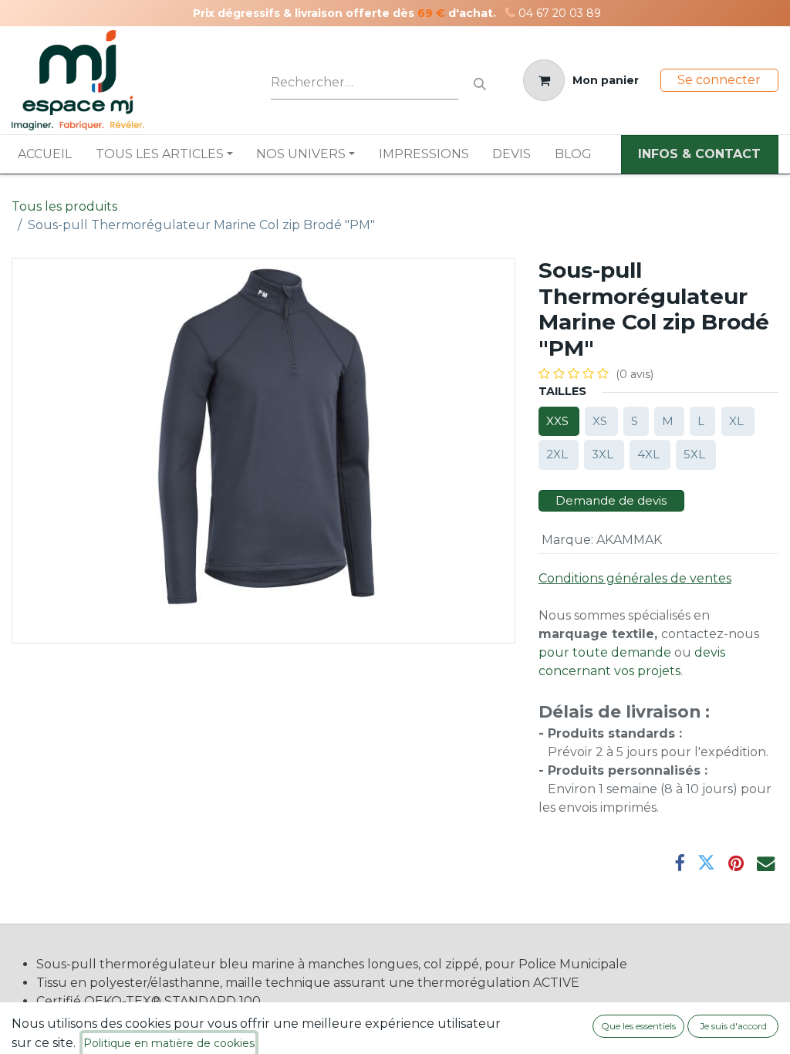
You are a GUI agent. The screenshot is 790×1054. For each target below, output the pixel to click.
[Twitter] (706, 863)
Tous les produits (64, 206)
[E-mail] (766, 863)
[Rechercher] (479, 81)
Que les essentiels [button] (638, 1026)
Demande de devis (611, 500)
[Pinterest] (736, 863)
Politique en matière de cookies (169, 1043)
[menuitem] (45, 154)
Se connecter (719, 80)
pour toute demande (604, 652)
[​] (510, 12)
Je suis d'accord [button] (733, 1026)
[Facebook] (679, 863)
